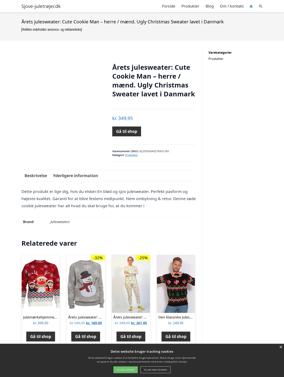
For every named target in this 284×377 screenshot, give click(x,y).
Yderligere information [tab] (75, 175)
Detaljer (183, 361)
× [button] (280, 347)
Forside (168, 6)
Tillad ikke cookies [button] (155, 369)
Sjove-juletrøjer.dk (41, 6)
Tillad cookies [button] (125, 369)
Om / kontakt (232, 6)
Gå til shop (126, 131)
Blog (210, 6)
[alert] (142, 360)
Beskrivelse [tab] (36, 175)
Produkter (190, 6)
